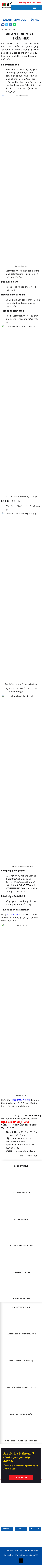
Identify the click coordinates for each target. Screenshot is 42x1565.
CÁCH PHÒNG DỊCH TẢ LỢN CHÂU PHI (21, 1334)
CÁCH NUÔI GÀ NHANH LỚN (21, 1414)
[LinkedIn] (10, 24)
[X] (6, 24)
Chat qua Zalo (21, 1477)
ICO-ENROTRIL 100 (21, 1272)
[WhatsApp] (14, 24)
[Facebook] (2, 24)
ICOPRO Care (7, 1529)
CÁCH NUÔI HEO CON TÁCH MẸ (21, 1361)
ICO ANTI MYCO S (21, 1219)
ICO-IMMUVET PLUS (21, 1192)
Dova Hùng (35, 1115)
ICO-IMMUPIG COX (21, 1298)
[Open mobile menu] (34, 8)
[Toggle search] (39, 7)
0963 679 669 (15, 1141)
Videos (21, 1529)
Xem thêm (21, 1176)
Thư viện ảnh (35, 1529)
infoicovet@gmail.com (21, 1150)
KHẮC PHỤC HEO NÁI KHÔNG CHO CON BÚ (21, 1441)
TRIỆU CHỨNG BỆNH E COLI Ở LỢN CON (21, 1387)
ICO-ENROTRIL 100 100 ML (21, 1245)
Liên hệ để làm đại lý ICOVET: (16, 1121)
